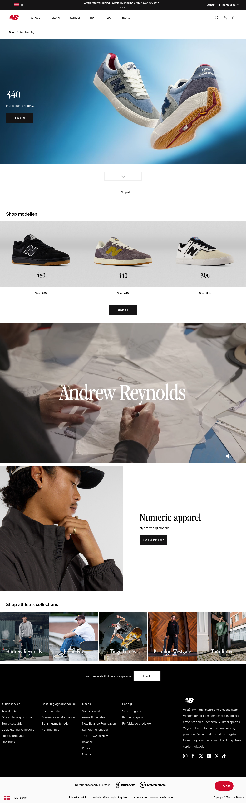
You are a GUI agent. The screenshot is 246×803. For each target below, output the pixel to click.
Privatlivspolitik (77, 797)
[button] (225, 18)
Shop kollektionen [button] (153, 540)
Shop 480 (41, 293)
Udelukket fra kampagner (18, 730)
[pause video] (239, 456)
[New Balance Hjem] (15, 17)
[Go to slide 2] (123, 7)
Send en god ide (133, 711)
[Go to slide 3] (125, 7)
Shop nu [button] (20, 117)
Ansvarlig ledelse (93, 717)
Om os (86, 754)
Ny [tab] (123, 176)
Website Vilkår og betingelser (110, 797)
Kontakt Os (9, 711)
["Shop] (41, 254)
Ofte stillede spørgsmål (17, 717)
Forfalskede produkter (137, 723)
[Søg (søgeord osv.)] (217, 18)
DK (20, 797)
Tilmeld (147, 676)
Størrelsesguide (12, 723)
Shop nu (135, 3)
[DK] (14, 5)
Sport (12, 32)
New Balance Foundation (99, 723)
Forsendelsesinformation (58, 717)
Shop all (125, 192)
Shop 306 (205, 293)
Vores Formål (91, 711)
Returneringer (51, 730)
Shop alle (123, 309)
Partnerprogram (132, 717)
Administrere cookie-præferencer (154, 797)
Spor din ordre (51, 711)
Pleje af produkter (13, 736)
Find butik (8, 742)
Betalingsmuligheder (56, 723)
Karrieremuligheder (95, 730)
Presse (86, 748)
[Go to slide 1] (121, 7)
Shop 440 (123, 293)
